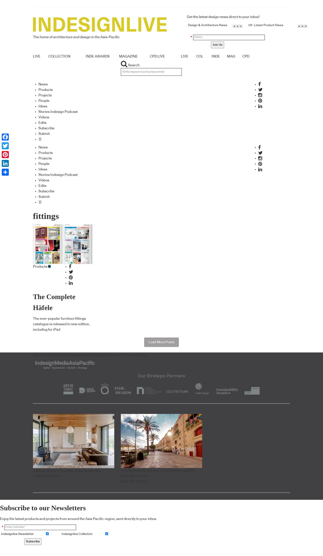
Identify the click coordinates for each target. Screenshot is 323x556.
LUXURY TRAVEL (134, 481)
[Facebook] (5, 137)
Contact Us (116, 355)
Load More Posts (161, 342)
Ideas (42, 106)
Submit (44, 133)
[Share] (5, 172)
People (43, 101)
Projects (45, 95)
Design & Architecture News (207, 25)
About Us (40, 355)
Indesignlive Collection (77, 534)
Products (45, 90)
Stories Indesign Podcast (58, 112)
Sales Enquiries (94, 355)
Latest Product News (268, 25)
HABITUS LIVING (47, 476)
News (43, 84)
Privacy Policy (136, 355)
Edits (42, 123)
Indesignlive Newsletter (17, 534)
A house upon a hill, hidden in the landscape (67, 471)
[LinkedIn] (5, 163)
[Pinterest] (5, 154)
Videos (43, 117)
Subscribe (46, 128)
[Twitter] (5, 145)
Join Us (217, 44)
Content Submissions (65, 355)
